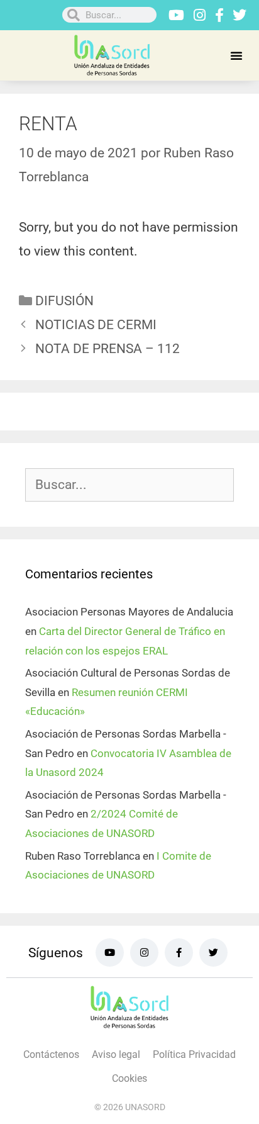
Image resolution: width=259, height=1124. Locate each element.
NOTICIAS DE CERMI (96, 324)
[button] (236, 55)
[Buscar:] (129, 485)
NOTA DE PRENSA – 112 (107, 348)
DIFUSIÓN (64, 300)
